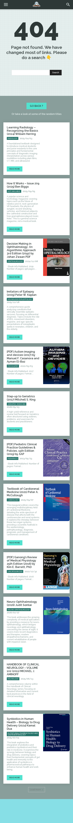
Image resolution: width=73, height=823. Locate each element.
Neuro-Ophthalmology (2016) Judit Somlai (22, 603)
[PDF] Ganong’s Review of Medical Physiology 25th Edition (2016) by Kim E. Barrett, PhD (22, 562)
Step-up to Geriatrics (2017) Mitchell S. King (21, 398)
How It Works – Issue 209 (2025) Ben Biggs (23, 185)
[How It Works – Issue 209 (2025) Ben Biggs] (56, 197)
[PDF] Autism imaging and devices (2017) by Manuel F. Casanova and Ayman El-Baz (23, 356)
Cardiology (13, 500)
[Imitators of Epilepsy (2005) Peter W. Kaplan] (56, 305)
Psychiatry (13, 366)
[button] (68, 4)
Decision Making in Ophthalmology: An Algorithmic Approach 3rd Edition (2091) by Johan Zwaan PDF (21, 250)
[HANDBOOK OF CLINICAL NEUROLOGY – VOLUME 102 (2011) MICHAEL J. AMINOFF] (56, 678)
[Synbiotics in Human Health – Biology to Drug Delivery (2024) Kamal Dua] (56, 732)
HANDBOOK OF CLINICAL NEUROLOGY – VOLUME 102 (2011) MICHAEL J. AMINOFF (23, 669)
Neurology (13, 679)
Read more (14, 169)
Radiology (12, 138)
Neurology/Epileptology (20, 299)
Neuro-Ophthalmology (19, 610)
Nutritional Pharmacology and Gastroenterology (23, 734)
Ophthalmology (15, 261)
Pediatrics (12, 458)
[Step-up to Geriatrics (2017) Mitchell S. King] (56, 410)
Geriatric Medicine (16, 404)
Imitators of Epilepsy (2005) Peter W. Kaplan (21, 293)
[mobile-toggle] (5, 4)
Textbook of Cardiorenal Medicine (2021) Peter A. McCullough (23, 492)
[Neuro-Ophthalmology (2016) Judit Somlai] (56, 615)
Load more (35, 789)
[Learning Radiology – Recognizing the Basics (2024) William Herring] (56, 141)
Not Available (14, 191)
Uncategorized (15, 571)
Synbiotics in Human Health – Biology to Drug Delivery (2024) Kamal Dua (23, 723)
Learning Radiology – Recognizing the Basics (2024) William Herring (22, 131)
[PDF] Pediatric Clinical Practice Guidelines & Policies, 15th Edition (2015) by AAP (22, 449)
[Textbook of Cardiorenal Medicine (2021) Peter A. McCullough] (56, 502)
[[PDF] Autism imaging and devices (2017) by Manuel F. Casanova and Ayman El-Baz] (56, 365)
